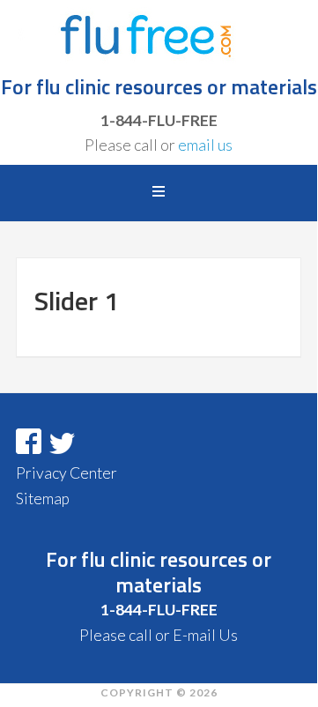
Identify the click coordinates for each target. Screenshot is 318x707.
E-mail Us (205, 635)
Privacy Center (66, 473)
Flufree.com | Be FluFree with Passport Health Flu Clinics (158, 35)
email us (205, 145)
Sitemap (43, 498)
